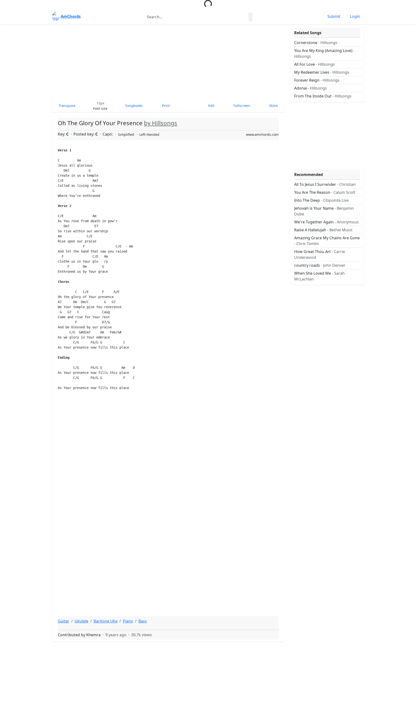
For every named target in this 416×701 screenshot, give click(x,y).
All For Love (314, 64)
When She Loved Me (319, 276)
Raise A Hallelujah (323, 230)
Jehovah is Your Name (324, 211)
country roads (319, 265)
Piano (128, 621)
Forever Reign (316, 80)
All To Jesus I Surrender (325, 184)
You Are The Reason (324, 192)
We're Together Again (326, 222)
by (160, 123)
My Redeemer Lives (321, 72)
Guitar (63, 621)
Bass (142, 621)
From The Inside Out (322, 96)
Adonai (310, 88)
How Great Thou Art (319, 254)
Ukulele (81, 621)
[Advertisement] (168, 61)
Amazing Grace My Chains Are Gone (327, 240)
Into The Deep (321, 200)
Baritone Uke (105, 621)
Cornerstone (315, 42)
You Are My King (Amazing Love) (324, 53)
